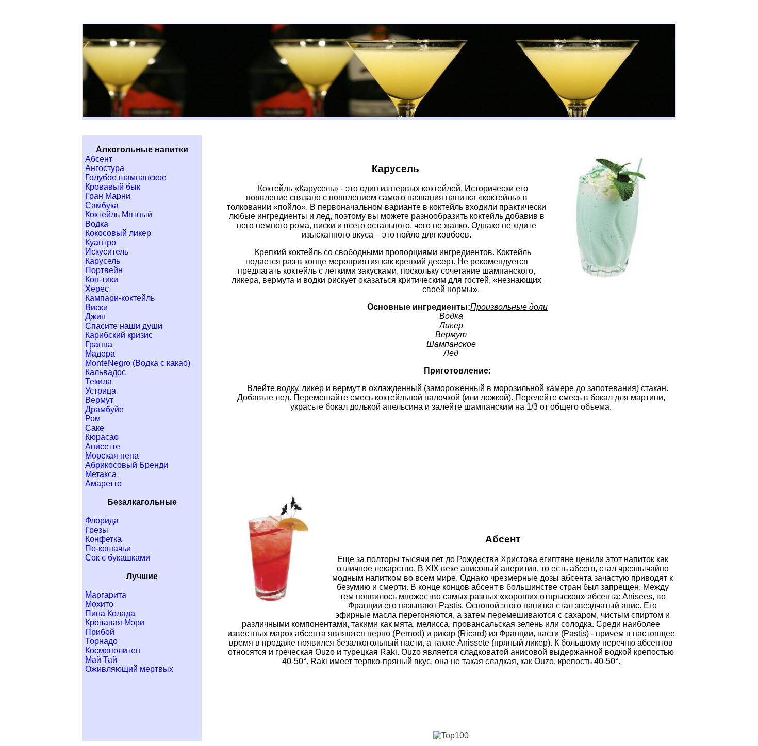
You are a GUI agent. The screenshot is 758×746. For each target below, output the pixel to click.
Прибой (99, 632)
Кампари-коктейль (120, 298)
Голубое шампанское (126, 177)
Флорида (102, 520)
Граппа (98, 344)
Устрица (100, 390)
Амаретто (103, 483)
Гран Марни (107, 196)
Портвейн (104, 270)
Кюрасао (102, 437)
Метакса (101, 474)
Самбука (102, 205)
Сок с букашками (117, 557)
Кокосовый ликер (118, 233)
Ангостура (104, 168)
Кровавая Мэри (114, 622)
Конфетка (103, 539)
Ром (93, 418)
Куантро (100, 242)
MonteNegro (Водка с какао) (137, 363)
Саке (94, 427)
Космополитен (112, 650)
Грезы (96, 529)
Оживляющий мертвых (129, 669)
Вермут (99, 400)
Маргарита (105, 594)
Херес (97, 288)
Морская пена (112, 455)
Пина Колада (110, 613)
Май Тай (101, 659)
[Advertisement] (451, 461)
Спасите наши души (123, 325)
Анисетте (102, 446)
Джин (95, 316)
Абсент (98, 159)
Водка (96, 223)
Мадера (100, 353)
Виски (96, 307)
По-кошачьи (108, 548)
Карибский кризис (119, 335)
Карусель (102, 261)
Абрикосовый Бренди (126, 465)
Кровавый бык (112, 186)
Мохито (99, 604)
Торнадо (101, 641)
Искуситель (106, 251)
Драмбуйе (104, 409)
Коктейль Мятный (118, 214)
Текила (98, 381)
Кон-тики (101, 279)
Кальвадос (105, 372)
